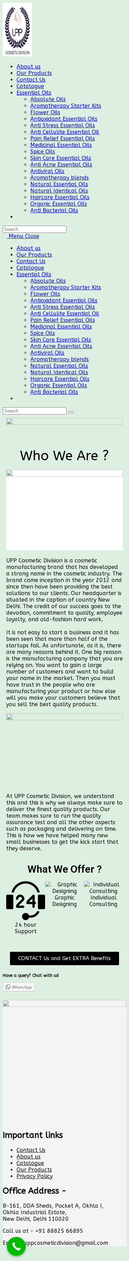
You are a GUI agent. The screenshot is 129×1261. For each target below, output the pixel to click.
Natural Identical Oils (59, 372)
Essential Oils (34, 274)
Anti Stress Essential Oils (62, 307)
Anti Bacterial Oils (54, 392)
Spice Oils (42, 333)
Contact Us (31, 261)
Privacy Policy (35, 1176)
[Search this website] (34, 229)
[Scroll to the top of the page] (5, 1255)
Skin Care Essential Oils (60, 339)
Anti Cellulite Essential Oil (64, 313)
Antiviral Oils (47, 352)
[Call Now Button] (16, 1246)
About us (29, 248)
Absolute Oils (48, 281)
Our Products (34, 254)
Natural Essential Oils (59, 366)
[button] (64, 958)
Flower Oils (45, 294)
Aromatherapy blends (59, 359)
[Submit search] (71, 412)
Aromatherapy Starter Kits (65, 287)
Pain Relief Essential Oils (62, 320)
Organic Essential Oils (58, 385)
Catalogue (30, 268)
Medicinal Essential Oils (61, 326)
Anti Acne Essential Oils (61, 346)
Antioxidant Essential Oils (63, 300)
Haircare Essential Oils (59, 379)
